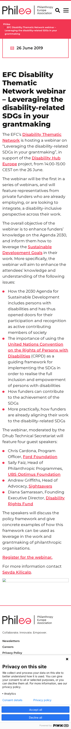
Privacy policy (42, 700)
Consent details (12, 700)
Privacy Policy (12, 652)
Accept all (35, 709)
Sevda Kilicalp (16, 572)
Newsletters (11, 641)
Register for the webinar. (27, 557)
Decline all (35, 717)
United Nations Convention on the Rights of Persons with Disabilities (38, 350)
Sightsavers (40, 486)
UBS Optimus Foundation (34, 474)
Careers (7, 646)
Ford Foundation (40, 456)
